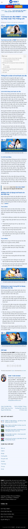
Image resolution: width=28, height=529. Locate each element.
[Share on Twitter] (13, 366)
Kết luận (5, 72)
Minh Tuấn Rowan (19, 22)
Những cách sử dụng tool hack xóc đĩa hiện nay (13, 63)
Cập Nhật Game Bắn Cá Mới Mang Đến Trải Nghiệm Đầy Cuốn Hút (15, 430)
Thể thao (3, 464)
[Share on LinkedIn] (20, 366)
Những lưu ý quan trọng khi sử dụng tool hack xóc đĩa (13, 69)
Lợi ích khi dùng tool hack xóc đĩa (11, 59)
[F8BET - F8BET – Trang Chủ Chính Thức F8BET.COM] (14, 2)
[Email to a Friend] (15, 366)
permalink (23, 370)
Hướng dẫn (4, 456)
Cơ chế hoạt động (8, 61)
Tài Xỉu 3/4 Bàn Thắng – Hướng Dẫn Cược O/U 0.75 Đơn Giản (20, 408)
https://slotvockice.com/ (14, 400)
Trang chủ (4, 10)
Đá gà (2, 453)
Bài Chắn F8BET (20, 187)
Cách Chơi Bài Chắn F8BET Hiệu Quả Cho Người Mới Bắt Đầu (7, 408)
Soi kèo (3, 461)
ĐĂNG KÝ (9, 6)
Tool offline (7, 67)
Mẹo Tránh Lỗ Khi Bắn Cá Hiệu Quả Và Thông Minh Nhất (15, 426)
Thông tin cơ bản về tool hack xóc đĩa (12, 58)
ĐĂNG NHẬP (18, 6)
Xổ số (2, 469)
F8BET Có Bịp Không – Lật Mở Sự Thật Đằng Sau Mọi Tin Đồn (15, 421)
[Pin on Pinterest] (18, 366)
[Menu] (2, 2)
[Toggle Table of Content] (24, 56)
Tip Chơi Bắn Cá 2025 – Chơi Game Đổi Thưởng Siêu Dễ (15, 434)
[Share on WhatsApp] (8, 366)
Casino (9, 10)
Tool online (7, 65)
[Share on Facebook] (10, 366)
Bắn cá (3, 448)
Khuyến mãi (4, 458)
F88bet (18, 496)
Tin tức (3, 466)
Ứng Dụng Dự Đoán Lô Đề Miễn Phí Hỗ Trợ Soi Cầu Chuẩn (15, 439)
